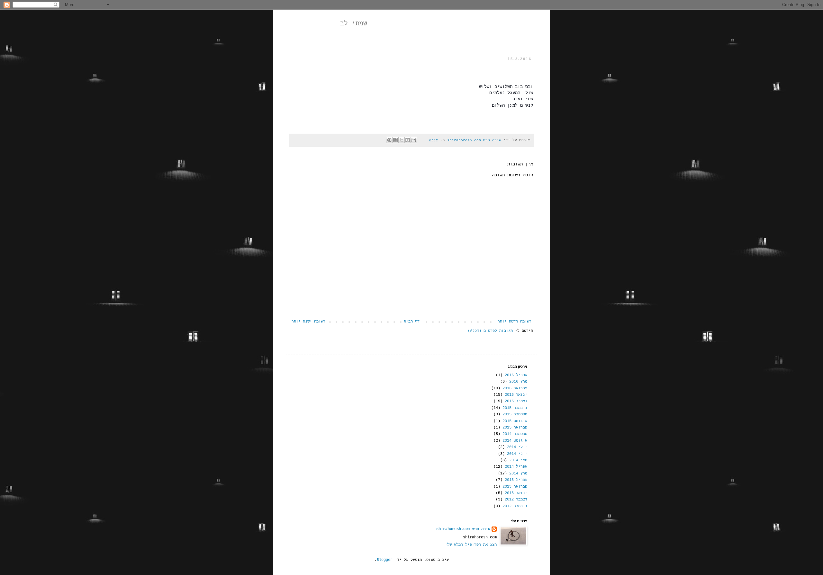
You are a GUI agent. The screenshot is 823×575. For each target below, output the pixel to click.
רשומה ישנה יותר (308, 321)
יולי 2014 (517, 447)
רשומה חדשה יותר (514, 321)
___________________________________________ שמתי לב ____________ (413, 23)
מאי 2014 (518, 460)
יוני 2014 (517, 454)
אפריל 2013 (516, 480)
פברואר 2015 (514, 427)
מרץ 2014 (518, 473)
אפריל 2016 (516, 375)
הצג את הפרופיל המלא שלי (471, 545)
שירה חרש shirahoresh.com (463, 529)
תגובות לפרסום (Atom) (490, 331)
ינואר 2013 (516, 493)
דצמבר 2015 (516, 401)
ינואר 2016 (516, 395)
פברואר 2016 (514, 388)
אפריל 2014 (516, 466)
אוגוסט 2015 (514, 421)
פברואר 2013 (514, 486)
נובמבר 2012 (514, 506)
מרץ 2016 (518, 381)
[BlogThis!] (407, 140)
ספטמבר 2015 (514, 414)
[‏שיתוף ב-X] (401, 140)
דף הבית (412, 321)
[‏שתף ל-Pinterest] (389, 140)
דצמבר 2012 (516, 499)
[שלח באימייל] (414, 140)
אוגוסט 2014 (514, 440)
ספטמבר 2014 (514, 434)
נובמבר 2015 (514, 408)
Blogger (385, 560)
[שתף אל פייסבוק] (395, 140)
